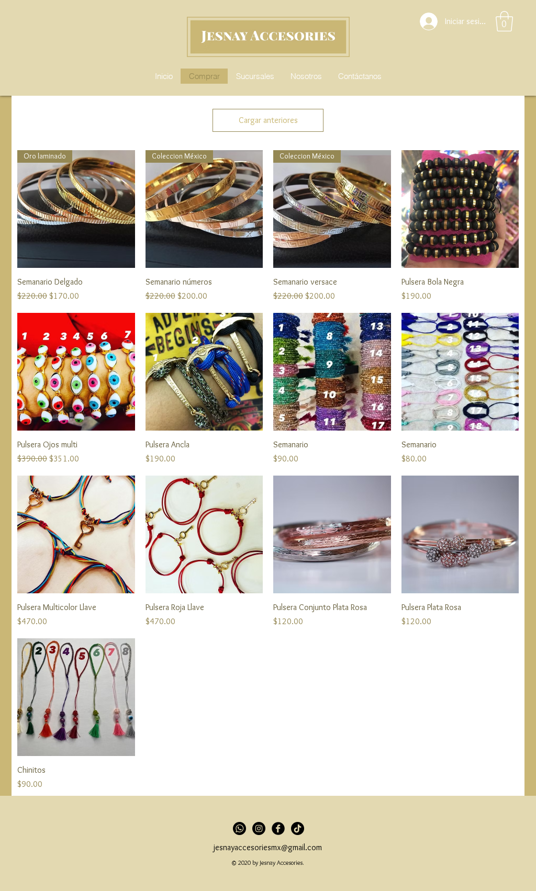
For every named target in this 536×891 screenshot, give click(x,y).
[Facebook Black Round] (278, 828)
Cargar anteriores (268, 120)
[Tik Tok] (297, 828)
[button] (504, 21)
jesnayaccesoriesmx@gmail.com (268, 847)
